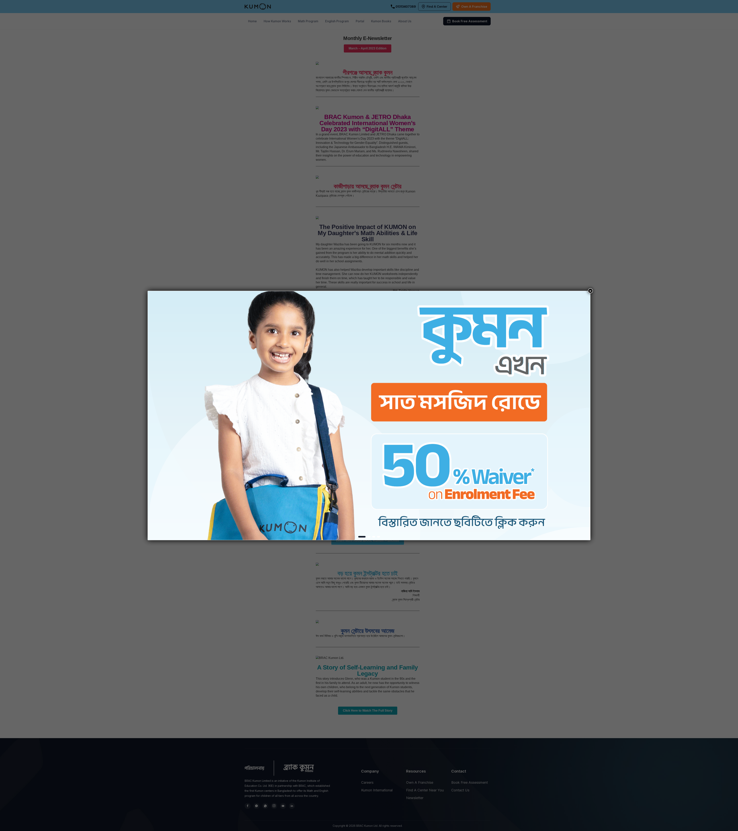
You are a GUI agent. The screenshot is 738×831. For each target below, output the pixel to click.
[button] (362, 536)
